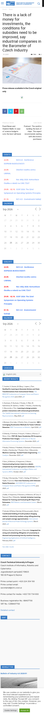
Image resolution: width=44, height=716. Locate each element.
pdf (23, 397)
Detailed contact (8, 610)
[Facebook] (4, 111)
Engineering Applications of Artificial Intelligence (18, 538)
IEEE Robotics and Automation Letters (23, 502)
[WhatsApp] (21, 111)
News (11, 9)
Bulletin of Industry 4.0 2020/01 (14, 673)
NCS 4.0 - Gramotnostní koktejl (28, 199)
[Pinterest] (16, 111)
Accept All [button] (24, 710)
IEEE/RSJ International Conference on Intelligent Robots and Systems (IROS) (21, 469)
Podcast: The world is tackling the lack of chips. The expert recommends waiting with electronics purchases (33, 132)
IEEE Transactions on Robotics (20, 427)
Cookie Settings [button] (11, 710)
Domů (4, 9)
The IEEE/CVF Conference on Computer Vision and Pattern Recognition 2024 (20, 394)
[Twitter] (10, 111)
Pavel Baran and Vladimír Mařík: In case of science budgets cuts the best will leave (11, 130)
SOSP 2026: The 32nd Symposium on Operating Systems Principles (19, 300)
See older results (8, 547)
